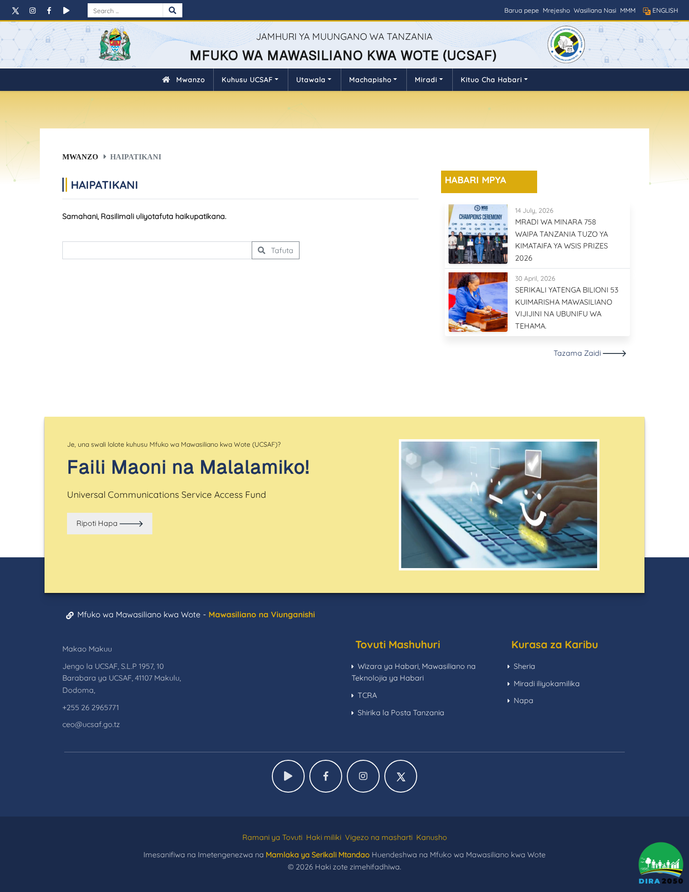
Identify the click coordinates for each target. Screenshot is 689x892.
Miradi (426, 79)
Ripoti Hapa (98, 523)
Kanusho (431, 837)
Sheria (524, 666)
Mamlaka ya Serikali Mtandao (318, 854)
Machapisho (370, 79)
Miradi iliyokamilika (547, 683)
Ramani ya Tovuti (272, 837)
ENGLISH (665, 10)
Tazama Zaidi (578, 353)
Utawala (311, 79)
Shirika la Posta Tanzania (401, 712)
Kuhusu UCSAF (247, 79)
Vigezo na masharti (378, 837)
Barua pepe (521, 10)
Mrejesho (556, 10)
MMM (628, 10)
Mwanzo (190, 79)
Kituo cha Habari (491, 79)
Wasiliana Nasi (595, 10)
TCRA (367, 695)
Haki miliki (323, 837)
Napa (523, 700)
